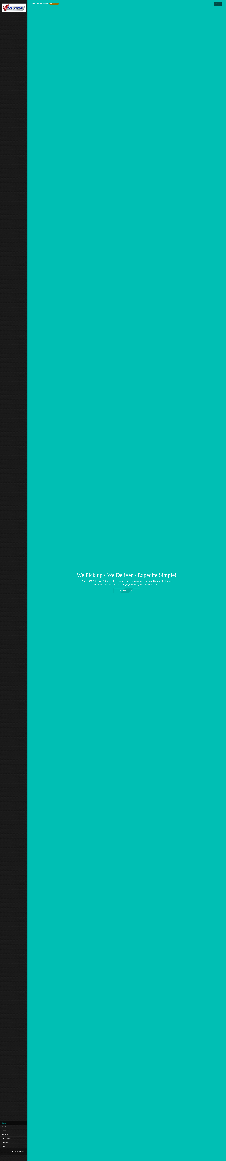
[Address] (8, 1151)
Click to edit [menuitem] (218, 4)
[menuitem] (13, 1123)
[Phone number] (3, 1151)
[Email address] (5, 1151)
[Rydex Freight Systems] (14, 8)
